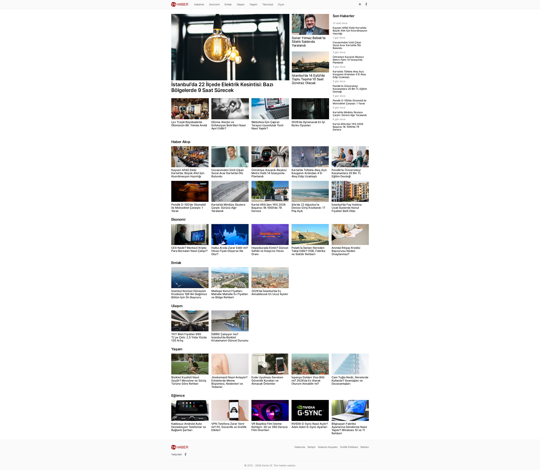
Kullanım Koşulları (328, 447)
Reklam (365, 447)
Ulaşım (241, 4)
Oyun (281, 4)
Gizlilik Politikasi (349, 447)
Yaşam (253, 4)
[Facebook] (366, 4)
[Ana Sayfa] (179, 4)
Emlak (228, 4)
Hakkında (299, 447)
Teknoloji (267, 4)
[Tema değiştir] (360, 4)
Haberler (199, 4)
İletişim (312, 447)
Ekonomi (214, 4)
